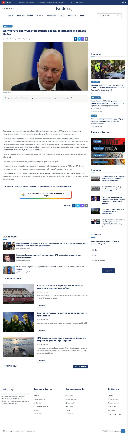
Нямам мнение (100, 260)
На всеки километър (41, 406)
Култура (62, 15)
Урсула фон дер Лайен (46, 186)
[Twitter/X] (125, 2)
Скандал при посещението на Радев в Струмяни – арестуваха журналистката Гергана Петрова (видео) (107, 87)
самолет (33, 186)
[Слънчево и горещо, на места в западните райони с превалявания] (18, 322)
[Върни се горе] (123, 431)
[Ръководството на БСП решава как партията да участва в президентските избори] (18, 294)
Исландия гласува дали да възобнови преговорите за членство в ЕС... (36, 2)
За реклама (112, 406)
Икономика (51, 15)
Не (95, 255)
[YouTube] (123, 2)
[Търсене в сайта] (118, 15)
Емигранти (69, 406)
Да (96, 250)
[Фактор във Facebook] (120, 2)
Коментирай (82, 366)
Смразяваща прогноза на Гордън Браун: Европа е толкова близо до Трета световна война (107, 121)
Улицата (95, 82)
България (96, 97)
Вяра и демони (71, 399)
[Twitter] (79, 39)
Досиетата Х (70, 403)
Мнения (11, 15)
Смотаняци (69, 414)
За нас (110, 396)
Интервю (37, 396)
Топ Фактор (38, 414)
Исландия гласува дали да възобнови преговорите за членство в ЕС (112, 189)
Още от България (12, 278)
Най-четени (96, 54)
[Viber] (82, 39)
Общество (40, 15)
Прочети (42, 305)
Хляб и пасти (38, 403)
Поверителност (113, 403)
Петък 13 (37, 410)
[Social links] (110, 414)
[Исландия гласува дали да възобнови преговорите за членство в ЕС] (95, 188)
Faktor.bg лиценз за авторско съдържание (18, 431)
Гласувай (107, 271)
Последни (96, 170)
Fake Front (69, 396)
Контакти (111, 410)
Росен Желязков (13, 186)
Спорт (82, 15)
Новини (30, 15)
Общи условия (113, 399)
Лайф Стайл (73, 15)
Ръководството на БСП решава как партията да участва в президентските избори (113, 179)
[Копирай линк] (86, 39)
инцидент (25, 186)
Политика (21, 15)
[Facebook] (75, 39)
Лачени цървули (39, 399)
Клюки (68, 410)
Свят (94, 115)
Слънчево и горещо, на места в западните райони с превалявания (113, 211)
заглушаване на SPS (64, 186)
